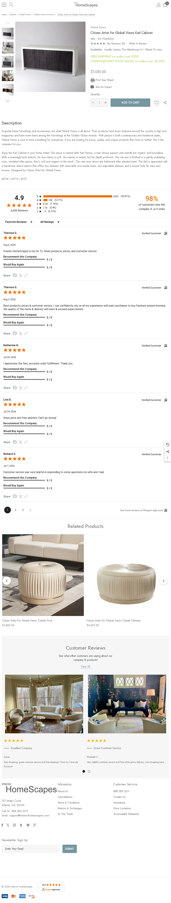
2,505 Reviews (19, 210)
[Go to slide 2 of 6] (8, 101)
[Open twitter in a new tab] (8, 825)
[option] (44, 722)
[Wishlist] (156, 102)
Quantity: (96, 94)
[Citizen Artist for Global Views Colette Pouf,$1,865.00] (43, 575)
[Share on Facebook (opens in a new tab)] (15, 275)
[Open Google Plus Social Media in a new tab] (35, 825)
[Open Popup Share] (165, 102)
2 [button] (89, 771)
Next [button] (163, 581)
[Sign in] (158, 4)
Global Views (98, 27)
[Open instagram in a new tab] (15, 825)
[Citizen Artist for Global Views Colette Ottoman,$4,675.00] (127, 575)
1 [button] (83, 771)
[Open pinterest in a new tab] (29, 825)
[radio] (85, 196)
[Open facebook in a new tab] (2, 825)
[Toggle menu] (4, 4)
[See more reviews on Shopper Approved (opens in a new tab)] (26, 275)
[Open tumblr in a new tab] (21, 825)
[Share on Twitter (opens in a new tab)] (21, 275)
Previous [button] (7, 581)
